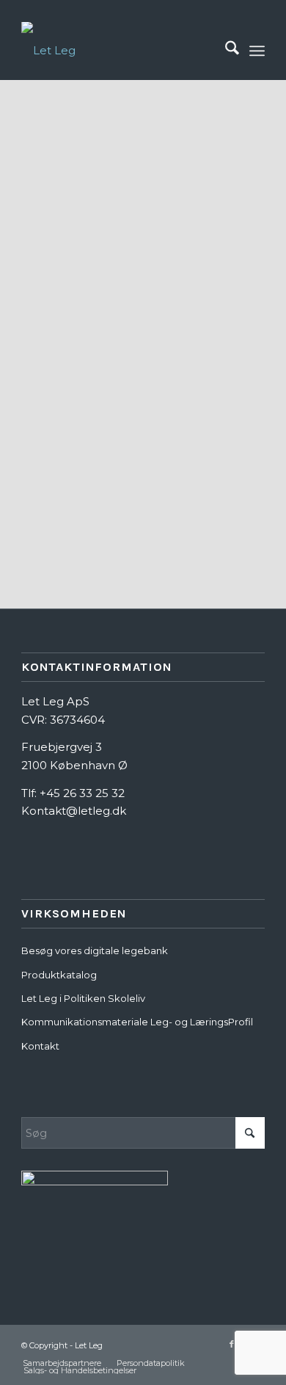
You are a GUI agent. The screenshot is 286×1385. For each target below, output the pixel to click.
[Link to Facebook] (232, 1344)
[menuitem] (224, 50)
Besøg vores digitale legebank (94, 950)
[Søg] (224, 50)
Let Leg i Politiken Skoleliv (83, 998)
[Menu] (257, 50)
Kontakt (40, 1046)
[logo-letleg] (118, 50)
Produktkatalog (59, 975)
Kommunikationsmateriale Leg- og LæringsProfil (137, 1022)
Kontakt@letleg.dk (73, 811)
